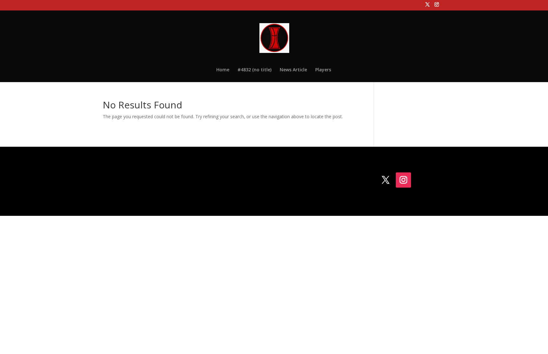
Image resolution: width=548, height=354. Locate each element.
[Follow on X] (385, 180)
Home (222, 70)
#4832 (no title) (254, 70)
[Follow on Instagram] (403, 180)
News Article (293, 70)
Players (323, 70)
